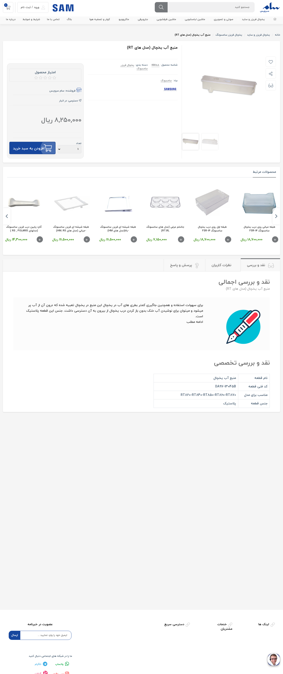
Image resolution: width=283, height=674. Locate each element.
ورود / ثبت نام (30, 7)
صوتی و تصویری (223, 19)
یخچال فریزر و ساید (253, 19)
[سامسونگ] (170, 89)
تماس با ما (53, 19)
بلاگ (69, 19)
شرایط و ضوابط (31, 19)
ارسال (14, 635)
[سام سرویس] (270, 7)
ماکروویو (124, 19)
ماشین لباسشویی (195, 19)
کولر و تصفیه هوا (99, 19)
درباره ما (11, 19)
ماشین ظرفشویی (166, 19)
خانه (277, 35)
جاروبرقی (143, 19)
